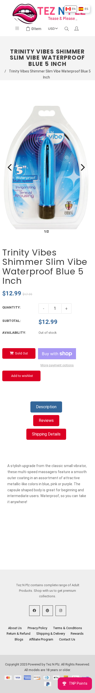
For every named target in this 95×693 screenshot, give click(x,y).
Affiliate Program (41, 639)
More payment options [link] (57, 365)
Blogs (19, 639)
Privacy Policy (37, 628)
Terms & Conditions (67, 628)
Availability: (14, 333)
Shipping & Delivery (50, 633)
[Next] (82, 167)
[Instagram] (60, 610)
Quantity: (11, 307)
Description (46, 406)
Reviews (46, 420)
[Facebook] (34, 610)
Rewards (77, 633)
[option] (70, 9)
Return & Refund (18, 633)
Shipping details (46, 434)
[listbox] (76, 9)
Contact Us (67, 639)
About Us (15, 628)
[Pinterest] (47, 610)
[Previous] (9, 167)
